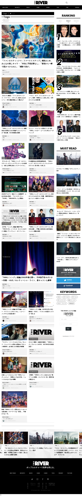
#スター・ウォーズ (62, 303)
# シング (6, 20)
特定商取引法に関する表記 (52, 484)
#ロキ (59, 297)
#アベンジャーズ (61, 300)
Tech (58, 7)
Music (28, 7)
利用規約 (27, 486)
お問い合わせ (39, 485)
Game (38, 7)
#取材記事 (71, 303)
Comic (48, 7)
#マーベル (74, 297)
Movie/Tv (17, 7)
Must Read (5, 7)
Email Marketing (66, 336)
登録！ (68, 328)
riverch (49, 490)
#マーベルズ (66, 297)
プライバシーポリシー (33, 484)
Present (77, 7)
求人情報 (46, 486)
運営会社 (42, 486)
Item (67, 7)
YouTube (69, 473)
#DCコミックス (71, 300)
